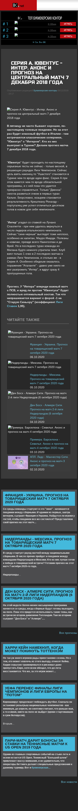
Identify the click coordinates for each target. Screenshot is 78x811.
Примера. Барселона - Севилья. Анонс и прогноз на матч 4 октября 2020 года (49, 443)
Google (24, 100)
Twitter (17, 100)
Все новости (69, 781)
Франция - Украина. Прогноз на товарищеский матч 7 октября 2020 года (48, 348)
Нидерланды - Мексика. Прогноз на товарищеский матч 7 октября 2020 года (47, 379)
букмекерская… (41, 767)
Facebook (10, 100)
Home (18, 5)
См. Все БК (40, 42)
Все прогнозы (68, 632)
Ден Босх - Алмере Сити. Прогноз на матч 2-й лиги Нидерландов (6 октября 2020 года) (46, 411)
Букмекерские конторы (45, 90)
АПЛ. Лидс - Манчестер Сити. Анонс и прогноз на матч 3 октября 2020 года (49, 461)
